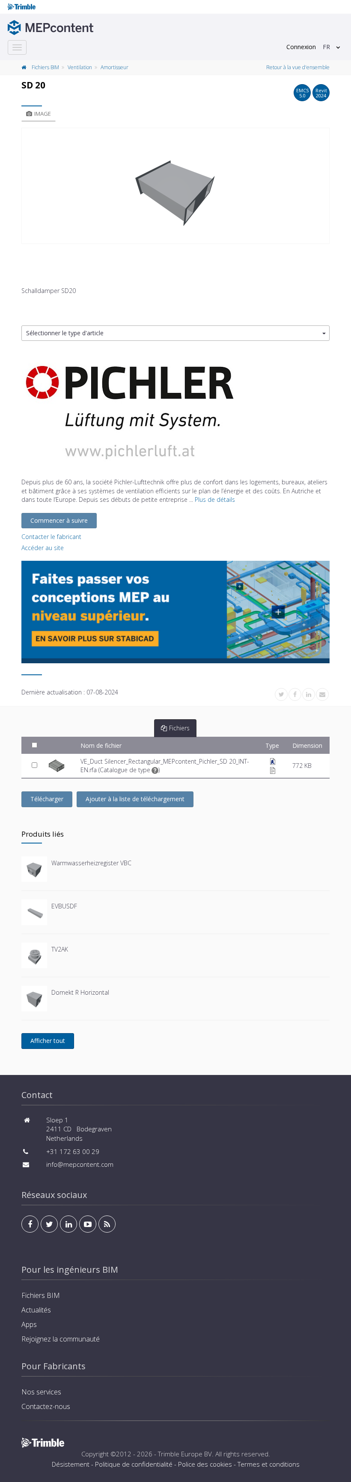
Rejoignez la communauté (60, 1339)
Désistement (70, 1464)
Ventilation (80, 67)
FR (326, 47)
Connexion (301, 47)
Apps (29, 1324)
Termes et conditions (269, 1464)
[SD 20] (175, 185)
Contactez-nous (45, 1406)
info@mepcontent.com (79, 1164)
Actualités (36, 1310)
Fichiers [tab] (179, 728)
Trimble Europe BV (185, 1454)
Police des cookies (205, 1464)
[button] (175, 333)
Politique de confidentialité (134, 1464)
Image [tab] (42, 113)
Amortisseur (114, 67)
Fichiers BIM (45, 67)
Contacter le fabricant (51, 537)
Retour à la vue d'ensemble (298, 67)
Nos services (41, 1392)
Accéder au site (42, 548)
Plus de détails (215, 499)
